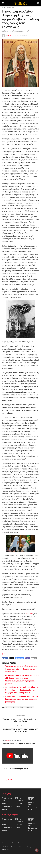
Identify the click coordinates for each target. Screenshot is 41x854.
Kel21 (9, 36)
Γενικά (4, 803)
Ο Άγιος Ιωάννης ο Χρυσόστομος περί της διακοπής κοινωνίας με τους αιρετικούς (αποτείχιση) (22, 699)
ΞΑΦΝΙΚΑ (18, 798)
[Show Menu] (3, 3)
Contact (33, 843)
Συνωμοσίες (32, 807)
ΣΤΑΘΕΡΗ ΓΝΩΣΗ (31, 799)
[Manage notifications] (36, 850)
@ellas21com (10, 780)
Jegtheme (6, 849)
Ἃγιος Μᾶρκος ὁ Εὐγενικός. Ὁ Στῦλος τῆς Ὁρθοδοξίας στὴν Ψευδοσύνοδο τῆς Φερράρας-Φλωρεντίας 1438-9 (22, 690)
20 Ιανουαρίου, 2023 (21, 36)
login (8, 740)
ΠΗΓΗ (4, 654)
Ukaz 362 (29, 614)
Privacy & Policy (22, 843)
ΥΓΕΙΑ (30, 810)
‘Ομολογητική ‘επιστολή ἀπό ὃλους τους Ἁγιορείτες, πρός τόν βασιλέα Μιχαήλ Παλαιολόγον (21, 669)
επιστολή (29, 707)
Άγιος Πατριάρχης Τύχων (15, 707)
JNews (8, 847)
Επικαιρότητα (7, 806)
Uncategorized (7, 798)
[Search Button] (38, 3)
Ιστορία (4, 809)
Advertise (12, 843)
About (3, 843)
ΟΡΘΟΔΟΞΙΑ (10, 7)
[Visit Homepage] (20, 3)
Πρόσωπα (18, 806)
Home (3, 7)
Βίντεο (4, 801)
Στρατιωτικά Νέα (32, 803)
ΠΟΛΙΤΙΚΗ (18, 803)
